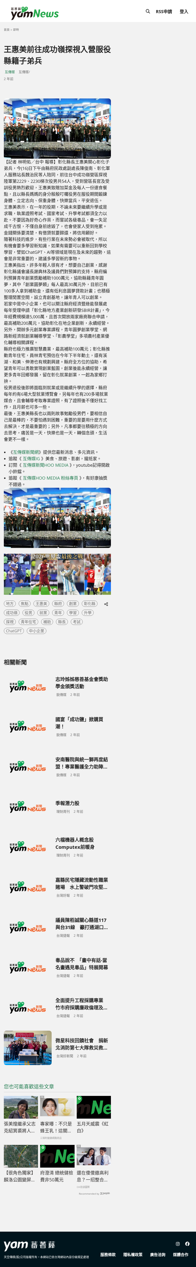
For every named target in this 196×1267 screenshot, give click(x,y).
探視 (10, 621)
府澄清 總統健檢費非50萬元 (56, 1176)
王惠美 (41, 603)
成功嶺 (11, 612)
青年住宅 (28, 621)
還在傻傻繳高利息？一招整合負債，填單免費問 (93, 1176)
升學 (88, 612)
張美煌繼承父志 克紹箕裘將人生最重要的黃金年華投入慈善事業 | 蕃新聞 (20, 1127)
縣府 (58, 603)
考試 (77, 621)
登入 (184, 11)
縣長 (62, 621)
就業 (43, 612)
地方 (10, 603)
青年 (58, 612)
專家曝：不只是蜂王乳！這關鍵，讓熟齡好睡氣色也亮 (56, 1127)
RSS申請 (164, 11)
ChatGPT (14, 631)
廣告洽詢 (157, 1254)
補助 (47, 621)
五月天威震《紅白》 (93, 1127)
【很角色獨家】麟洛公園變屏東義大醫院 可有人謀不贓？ (20, 1176)
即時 (16, 30)
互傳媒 (10, 72)
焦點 (24, 603)
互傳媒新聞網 (26, 452)
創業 (73, 603)
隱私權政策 (132, 1254)
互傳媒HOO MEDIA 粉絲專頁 (50, 478)
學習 (73, 612)
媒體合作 (180, 1254)
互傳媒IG (31, 458)
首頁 (7, 30)
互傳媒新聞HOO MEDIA (45, 465)
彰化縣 (89, 603)
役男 (28, 612)
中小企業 (36, 631)
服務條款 (108, 1254)
